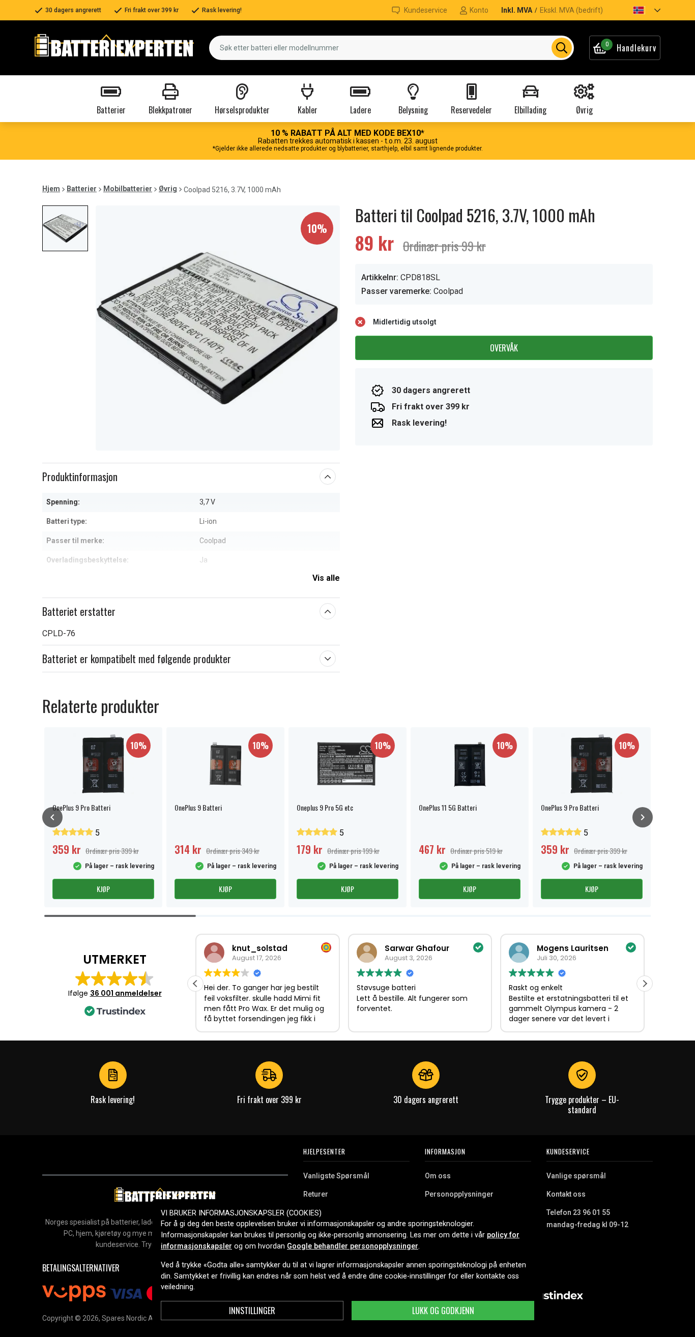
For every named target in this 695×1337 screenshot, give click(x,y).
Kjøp (103, 888)
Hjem (51, 189)
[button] (638, 10)
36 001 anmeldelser (126, 993)
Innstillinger (252, 1310)
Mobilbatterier (127, 189)
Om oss (438, 1176)
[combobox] (391, 48)
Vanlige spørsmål (576, 1176)
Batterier (82, 189)
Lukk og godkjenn (443, 1310)
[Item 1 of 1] (217, 328)
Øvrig (168, 189)
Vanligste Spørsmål (336, 1176)
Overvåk (504, 348)
